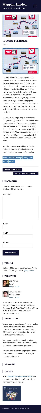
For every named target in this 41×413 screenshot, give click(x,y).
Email (5, 233)
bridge (5, 158)
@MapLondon (29, 271)
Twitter (16, 287)
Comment (7, 194)
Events (5, 45)
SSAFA (5, 161)
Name (5, 224)
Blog (11, 287)
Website (6, 242)
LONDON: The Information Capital (19, 376)
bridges (11, 158)
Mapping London (15, 4)
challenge (19, 158)
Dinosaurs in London (13, 170)
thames (11, 161)
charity (25, 158)
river (31, 158)
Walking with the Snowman (25, 173)
